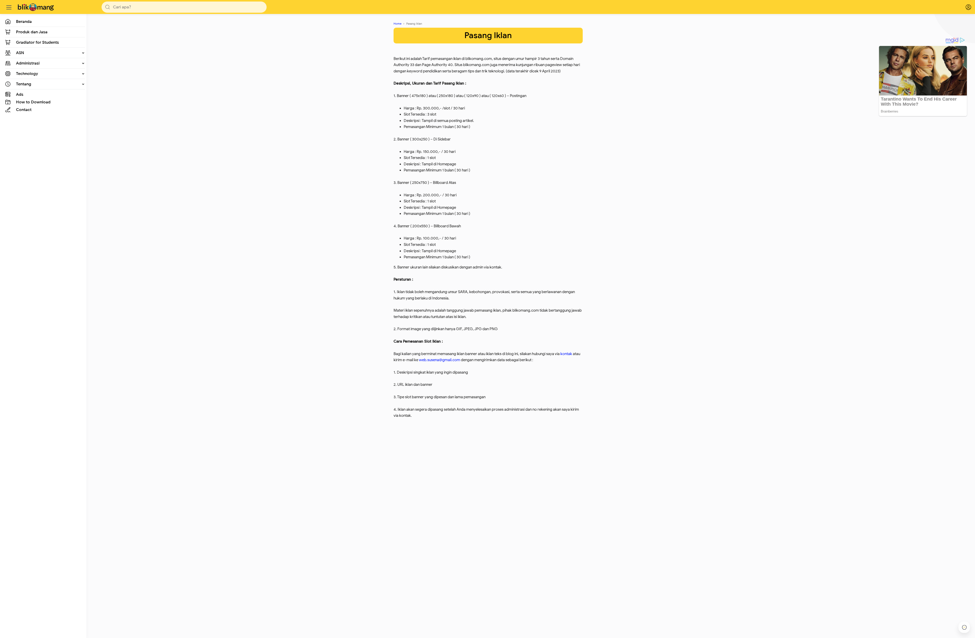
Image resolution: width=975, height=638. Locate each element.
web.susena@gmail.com (439, 360)
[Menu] (8, 7)
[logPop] (964, 7)
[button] (107, 7)
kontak (566, 354)
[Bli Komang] (36, 7)
